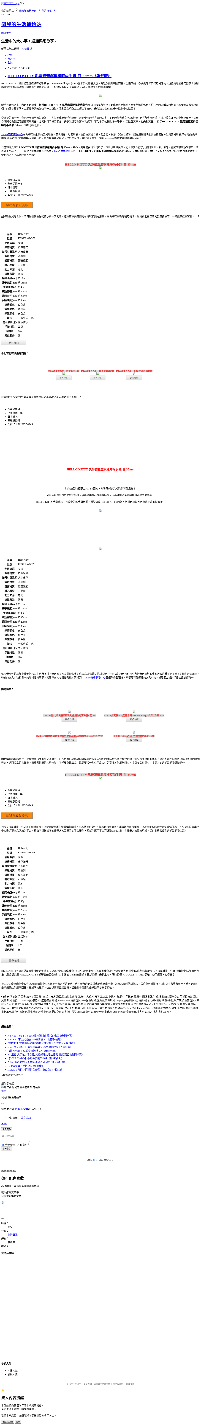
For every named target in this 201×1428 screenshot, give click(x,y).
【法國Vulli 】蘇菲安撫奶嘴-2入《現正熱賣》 (33, 1050)
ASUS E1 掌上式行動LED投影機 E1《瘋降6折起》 (35, 1039)
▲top (4, 1123)
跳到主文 (6, 33)
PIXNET (77, 1384)
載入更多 (7, 1129)
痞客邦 (19, 1109)
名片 (10, 62)
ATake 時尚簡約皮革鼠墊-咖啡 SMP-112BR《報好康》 (37, 1062)
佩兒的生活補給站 (21, 24)
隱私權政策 (118, 1384)
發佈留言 (7, 1148)
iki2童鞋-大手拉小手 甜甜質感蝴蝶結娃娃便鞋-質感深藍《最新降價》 (46, 1054)
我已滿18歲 (8, 1422)
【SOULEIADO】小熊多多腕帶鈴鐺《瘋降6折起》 (36, 1058)
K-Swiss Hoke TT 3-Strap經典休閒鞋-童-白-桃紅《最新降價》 (41, 1035)
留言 (25, 1109)
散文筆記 (26, 1117)
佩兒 (3, 1091)
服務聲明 (130, 1384)
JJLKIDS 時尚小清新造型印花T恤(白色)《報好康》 (35, 1069)
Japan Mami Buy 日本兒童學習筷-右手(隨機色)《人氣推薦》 (40, 1047)
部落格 (11, 58)
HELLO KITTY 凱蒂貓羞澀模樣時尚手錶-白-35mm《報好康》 (59, 76)
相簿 (10, 55)
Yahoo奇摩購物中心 (12, 134)
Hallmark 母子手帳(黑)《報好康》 (26, 1066)
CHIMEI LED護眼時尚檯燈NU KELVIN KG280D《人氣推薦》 (42, 1043)
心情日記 (27, 48)
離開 (18, 1422)
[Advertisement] (100, 1305)
